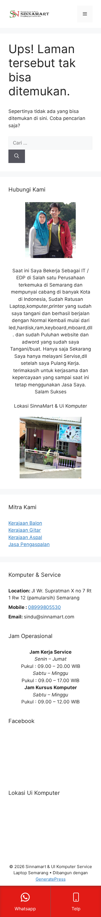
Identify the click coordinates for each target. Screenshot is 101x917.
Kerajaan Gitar (24, 530)
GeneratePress (51, 879)
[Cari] (16, 156)
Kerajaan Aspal (25, 537)
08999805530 (44, 607)
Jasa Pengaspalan (29, 544)
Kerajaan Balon (25, 523)
